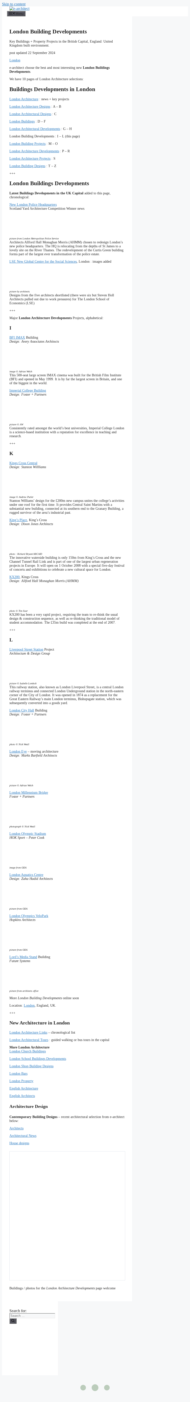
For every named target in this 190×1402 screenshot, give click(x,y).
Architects (16, 1128)
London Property (21, 1081)
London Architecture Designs (29, 106)
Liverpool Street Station (26, 649)
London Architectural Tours (28, 1040)
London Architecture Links (28, 1032)
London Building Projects (27, 144)
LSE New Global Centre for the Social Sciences (43, 261)
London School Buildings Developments (37, 1059)
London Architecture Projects (29, 158)
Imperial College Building (27, 390)
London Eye (18, 751)
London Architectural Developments (34, 129)
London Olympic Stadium (27, 834)
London (14, 60)
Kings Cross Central (23, 463)
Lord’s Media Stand (23, 957)
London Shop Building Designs (31, 1066)
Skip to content (13, 4)
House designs (19, 1143)
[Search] (13, 1321)
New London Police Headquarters (33, 204)
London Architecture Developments (34, 151)
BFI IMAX (17, 337)
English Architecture (23, 1088)
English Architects (22, 1096)
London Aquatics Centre (26, 875)
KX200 (14, 577)
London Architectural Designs (30, 114)
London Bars (18, 1073)
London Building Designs (27, 166)
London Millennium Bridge (28, 792)
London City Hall (21, 710)
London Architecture (23, 99)
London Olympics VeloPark (28, 916)
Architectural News (22, 1136)
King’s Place (18, 520)
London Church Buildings (27, 1051)
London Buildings (22, 121)
